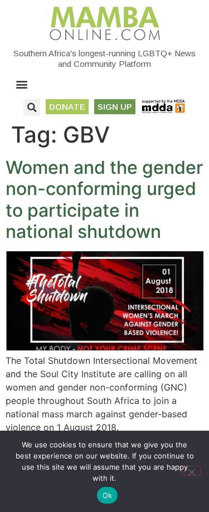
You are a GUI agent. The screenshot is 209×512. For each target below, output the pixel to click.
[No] (191, 471)
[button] (22, 84)
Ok (108, 495)
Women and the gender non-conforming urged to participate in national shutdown (104, 199)
